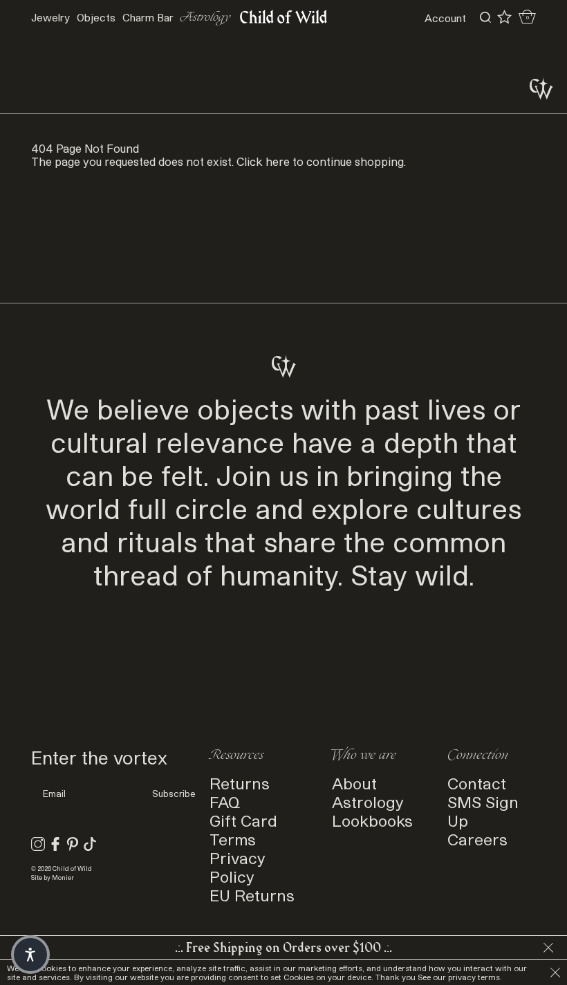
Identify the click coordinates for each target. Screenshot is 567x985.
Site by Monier (52, 877)
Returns (240, 782)
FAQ (225, 801)
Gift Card (243, 820)
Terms (233, 838)
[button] (30, 954)
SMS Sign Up (483, 810)
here (278, 161)
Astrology (205, 18)
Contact (476, 782)
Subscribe (174, 793)
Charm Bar (148, 17)
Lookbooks (372, 820)
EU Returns (252, 894)
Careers (477, 838)
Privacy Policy (238, 866)
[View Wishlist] (504, 17)
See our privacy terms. (460, 977)
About (354, 782)
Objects (96, 17)
